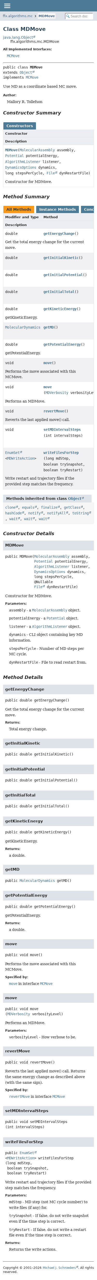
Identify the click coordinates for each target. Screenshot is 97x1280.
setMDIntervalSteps (62, 429)
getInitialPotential (63, 275)
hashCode (13, 513)
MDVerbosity (57, 393)
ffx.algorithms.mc (18, 16)
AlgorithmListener (22, 162)
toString (80, 513)
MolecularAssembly (37, 150)
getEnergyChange (58, 234)
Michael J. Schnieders (59, 1268)
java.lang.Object (18, 37)
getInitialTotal (58, 292)
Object (26, 72)
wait (13, 519)
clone (10, 507)
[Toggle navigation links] (7, 5)
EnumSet (12, 453)
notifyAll (56, 513)
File (51, 173)
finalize (49, 507)
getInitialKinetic (61, 258)
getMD (48, 327)
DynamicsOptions (20, 167)
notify (34, 513)
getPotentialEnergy (62, 344)
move (47, 363)
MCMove (13, 56)
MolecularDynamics (22, 327)
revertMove (53, 411)
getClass (72, 507)
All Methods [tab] (18, 209)
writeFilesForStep (61, 453)
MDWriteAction (20, 458)
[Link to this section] (65, 112)
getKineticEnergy (60, 309)
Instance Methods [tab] (57, 209)
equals (28, 507)
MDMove (47, 16)
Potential (14, 156)
